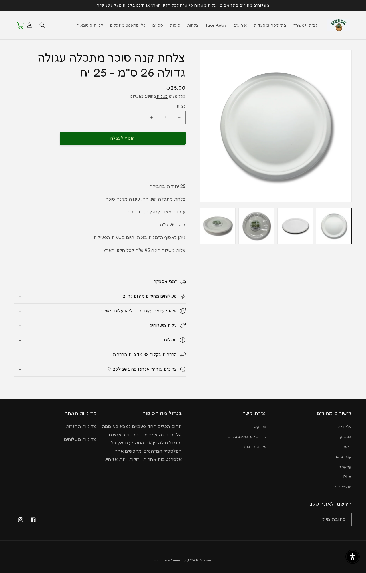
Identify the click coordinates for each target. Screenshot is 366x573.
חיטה (347, 446)
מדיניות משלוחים (80, 439)
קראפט (345, 466)
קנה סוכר (343, 456)
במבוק (346, 436)
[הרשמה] (255, 519)
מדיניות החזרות (81, 426)
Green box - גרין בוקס (170, 560)
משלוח (162, 96)
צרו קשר (259, 426)
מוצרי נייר (343, 486)
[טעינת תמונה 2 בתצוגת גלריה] (295, 226)
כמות (181, 106)
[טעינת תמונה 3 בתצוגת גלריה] (256, 226)
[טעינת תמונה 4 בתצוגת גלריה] (218, 226)
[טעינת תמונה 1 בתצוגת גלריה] (334, 226)
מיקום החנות (255, 446)
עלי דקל (345, 426)
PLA (347, 476)
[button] (42, 25)
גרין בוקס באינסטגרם (247, 436)
